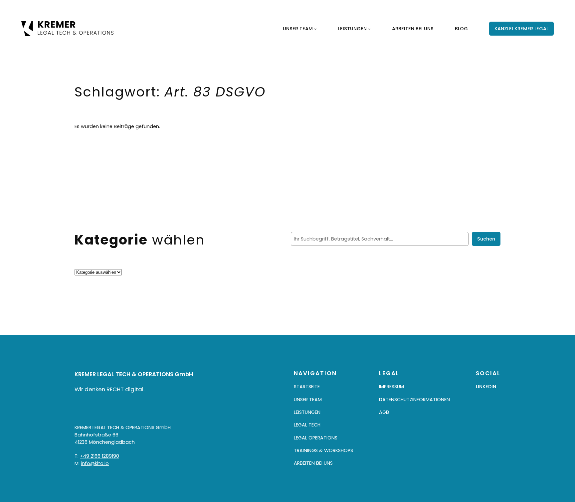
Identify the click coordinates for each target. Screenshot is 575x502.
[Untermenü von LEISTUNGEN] (369, 28)
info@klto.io (95, 463)
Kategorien (88, 264)
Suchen (486, 239)
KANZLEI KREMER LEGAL (521, 28)
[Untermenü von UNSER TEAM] (315, 28)
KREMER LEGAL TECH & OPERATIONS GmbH (134, 374)
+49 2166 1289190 (99, 456)
